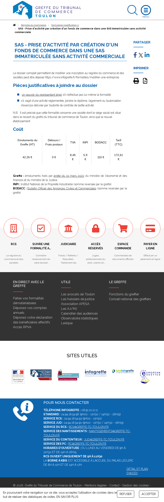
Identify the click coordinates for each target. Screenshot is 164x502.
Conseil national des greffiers (130, 299)
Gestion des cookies (135, 485)
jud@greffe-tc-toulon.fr (104, 439)
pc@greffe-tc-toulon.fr (87, 443)
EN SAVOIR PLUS (67, 496)
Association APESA (75, 304)
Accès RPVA (22, 327)
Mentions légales (96, 485)
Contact (114, 485)
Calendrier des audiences (79, 313)
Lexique (67, 323)
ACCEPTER (149, 494)
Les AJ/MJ (69, 309)
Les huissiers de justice (77, 299)
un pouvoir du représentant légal (42, 94)
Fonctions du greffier (124, 294)
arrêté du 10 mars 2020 (69, 175)
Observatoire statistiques (79, 318)
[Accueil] (14, 25)
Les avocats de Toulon (78, 294)
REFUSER (126, 494)
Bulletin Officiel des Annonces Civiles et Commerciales (61, 188)
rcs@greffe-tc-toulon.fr (89, 427)
